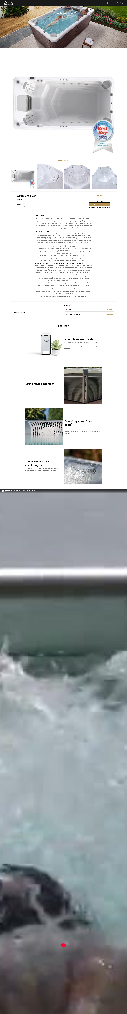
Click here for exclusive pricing (99, 205)
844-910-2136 (112, 3)
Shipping (19, 204)
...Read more (67, 348)
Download (110, 309)
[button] (33, 3)
